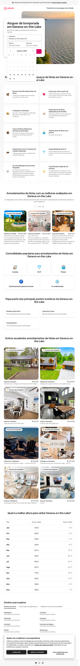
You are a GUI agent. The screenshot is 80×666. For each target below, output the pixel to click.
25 (18, 75)
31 (14, 79)
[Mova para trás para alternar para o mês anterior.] (10, 51)
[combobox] (24, 38)
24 (14, 75)
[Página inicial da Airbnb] (9, 8)
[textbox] (16, 45)
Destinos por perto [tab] (10, 606)
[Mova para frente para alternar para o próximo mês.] (33, 51)
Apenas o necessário (37, 652)
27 (25, 75)
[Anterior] (35, 206)
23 (10, 75)
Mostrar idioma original (59, 2)
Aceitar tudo (16, 652)
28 (29, 75)
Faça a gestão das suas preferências (60, 653)
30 (10, 79)
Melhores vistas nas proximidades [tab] (51, 606)
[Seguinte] (42, 206)
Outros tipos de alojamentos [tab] (28, 606)
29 (33, 75)
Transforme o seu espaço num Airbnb (59, 8)
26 (22, 75)
